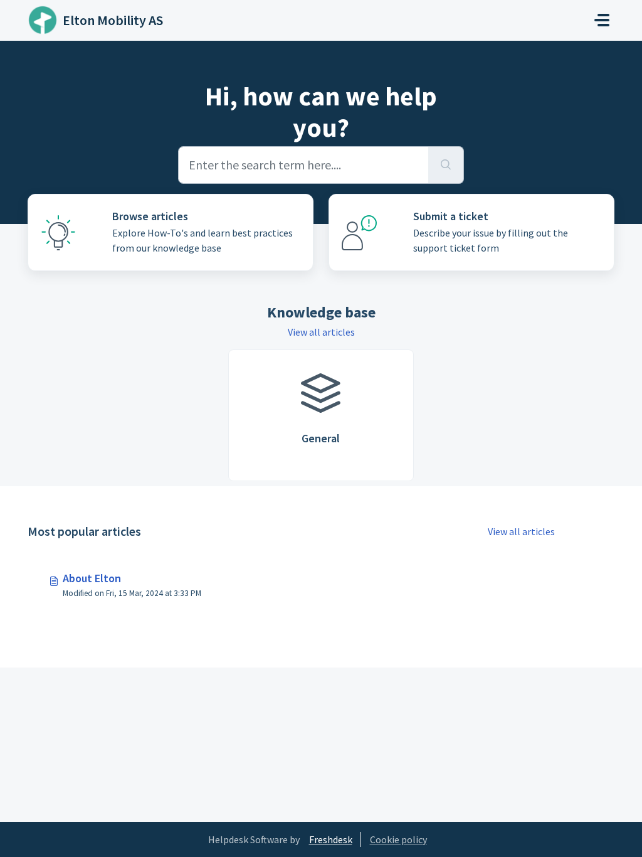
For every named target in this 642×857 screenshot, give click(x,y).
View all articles (321, 332)
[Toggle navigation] (601, 20)
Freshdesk (330, 839)
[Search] (446, 165)
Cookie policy (398, 839)
